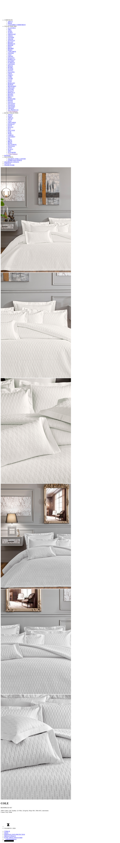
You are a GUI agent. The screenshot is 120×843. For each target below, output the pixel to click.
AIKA (9, 29)
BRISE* (10, 50)
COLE (10, 54)
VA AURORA (12, 152)
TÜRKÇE (7, 831)
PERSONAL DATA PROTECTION (14, 834)
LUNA (10, 81)
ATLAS (10, 119)
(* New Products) (13, 111)
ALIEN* (10, 32)
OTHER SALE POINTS (15, 160)
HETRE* (10, 67)
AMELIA (10, 117)
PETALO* (11, 91)
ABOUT (10, 21)
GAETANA (11, 64)
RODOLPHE (11, 99)
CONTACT (7, 163)
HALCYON (11, 130)
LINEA (10, 140)
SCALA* (10, 149)
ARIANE (10, 39)
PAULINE (11, 89)
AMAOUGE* (12, 34)
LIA (9, 138)
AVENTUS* (11, 40)
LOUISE (10, 78)
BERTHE (10, 45)
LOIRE (10, 77)
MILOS (10, 141)
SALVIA (10, 102)
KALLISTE (11, 72)
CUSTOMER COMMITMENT (17, 24)
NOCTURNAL (12, 144)
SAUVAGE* (11, 103)
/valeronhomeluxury (11, 839)
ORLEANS (11, 88)
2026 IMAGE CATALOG (11, 162)
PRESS (10, 23)
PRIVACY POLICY (10, 836)
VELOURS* (11, 106)
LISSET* (10, 75)
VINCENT (11, 108)
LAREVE (10, 135)
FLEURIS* (11, 61)
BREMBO (11, 48)
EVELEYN (11, 58)
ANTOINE (11, 37)
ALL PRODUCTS (13, 110)
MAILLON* (11, 83)
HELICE (10, 65)
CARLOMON (12, 51)
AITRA (10, 31)
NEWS (6, 833)
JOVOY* (10, 70)
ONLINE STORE (9, 165)
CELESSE (11, 53)
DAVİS (10, 125)
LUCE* (10, 80)
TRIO (9, 151)
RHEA (10, 97)
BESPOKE (7, 155)
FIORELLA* (11, 59)
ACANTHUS (12, 28)
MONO (10, 143)
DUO (9, 129)
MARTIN (10, 84)
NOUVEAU (11, 146)
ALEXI (10, 116)
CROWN (10, 56)
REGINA (10, 94)
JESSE (10, 133)
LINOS (10, 73)
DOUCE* (10, 127)
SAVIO (10, 147)
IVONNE (10, 69)
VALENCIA (11, 105)
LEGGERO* (11, 136)
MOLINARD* (12, 86)
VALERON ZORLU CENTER (17, 158)
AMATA (10, 36)
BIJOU (10, 47)
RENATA (10, 95)
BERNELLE (11, 43)
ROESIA (10, 100)
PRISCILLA (11, 92)
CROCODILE (12, 122)
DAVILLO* (11, 124)
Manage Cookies (9, 841)
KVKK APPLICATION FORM (13, 837)
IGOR (9, 132)
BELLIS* (10, 42)
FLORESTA (11, 62)
